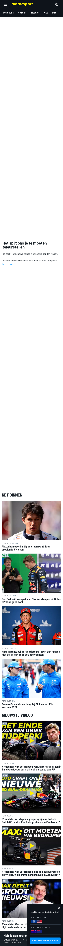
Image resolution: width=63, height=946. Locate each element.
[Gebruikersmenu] (57, 4)
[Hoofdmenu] (5, 4)
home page (8, 264)
